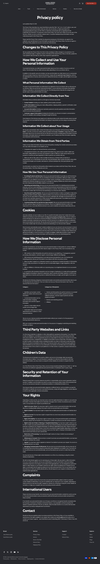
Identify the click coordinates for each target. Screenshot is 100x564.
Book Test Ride (90, 3)
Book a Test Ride (37, 539)
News (91, 534)
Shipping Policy (37, 545)
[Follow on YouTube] (15, 552)
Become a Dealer (78, 8)
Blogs (91, 539)
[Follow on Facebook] (4, 552)
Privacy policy (6, 559)
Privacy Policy (36, 534)
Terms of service (22, 559)
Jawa (19, 8)
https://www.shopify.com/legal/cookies (56, 217)
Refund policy (14, 559)
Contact (64, 534)
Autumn (26, 557)
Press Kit (92, 542)
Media (91, 537)
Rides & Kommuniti (41, 8)
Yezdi (28, 8)
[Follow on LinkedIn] (18, 552)
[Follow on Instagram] (11, 552)
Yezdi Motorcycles (7, 537)
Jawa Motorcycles (7, 534)
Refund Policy (36, 542)
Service (54, 8)
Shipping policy (30, 559)
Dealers (65, 8)
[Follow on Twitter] (8, 552)
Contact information (39, 559)
